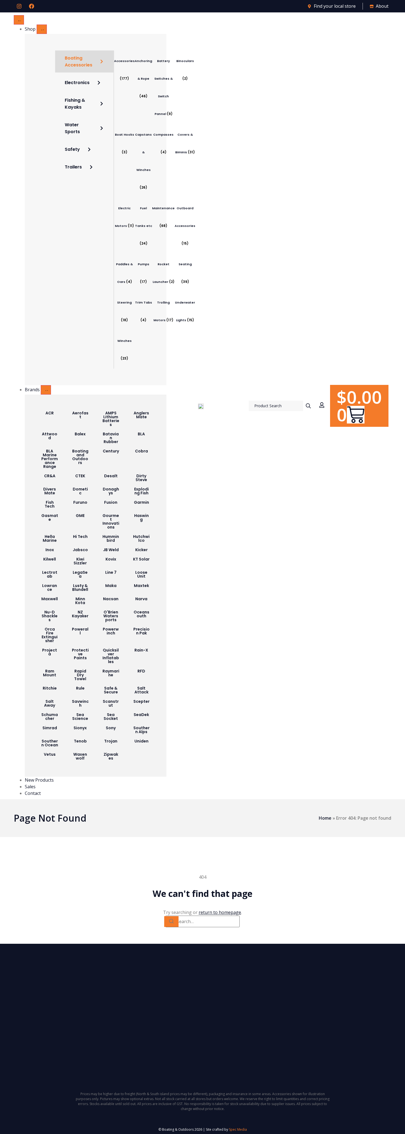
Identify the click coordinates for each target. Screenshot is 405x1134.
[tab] (84, 61)
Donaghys (111, 491)
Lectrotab (49, 574)
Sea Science (80, 716)
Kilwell (49, 559)
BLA (141, 434)
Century (111, 451)
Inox (49, 550)
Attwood (49, 436)
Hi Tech (80, 536)
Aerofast (80, 415)
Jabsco (80, 550)
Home (325, 818)
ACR (49, 413)
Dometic (80, 491)
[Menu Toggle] (19, 20)
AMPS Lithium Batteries (110, 418)
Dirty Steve (141, 477)
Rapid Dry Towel (80, 675)
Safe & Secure (111, 690)
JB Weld (111, 550)
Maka (111, 585)
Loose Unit (141, 574)
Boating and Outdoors (80, 456)
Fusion (110, 502)
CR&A (49, 476)
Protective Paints (80, 654)
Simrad (49, 728)
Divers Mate (49, 491)
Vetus (50, 754)
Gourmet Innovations (110, 521)
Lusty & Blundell (80, 587)
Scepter (141, 701)
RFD (141, 671)
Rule (80, 688)
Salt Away (49, 703)
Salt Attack (141, 690)
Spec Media (238, 1129)
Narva (141, 599)
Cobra (141, 451)
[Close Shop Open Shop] (42, 29)
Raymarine (110, 673)
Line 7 (111, 572)
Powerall (80, 631)
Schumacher (49, 716)
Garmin (141, 502)
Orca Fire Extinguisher (50, 635)
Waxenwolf (80, 756)
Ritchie (50, 688)
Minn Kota (80, 600)
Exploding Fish (141, 491)
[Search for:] (202, 921)
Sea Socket (111, 716)
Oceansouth (141, 614)
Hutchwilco (141, 538)
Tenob (80, 741)
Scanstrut (111, 703)
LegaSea (80, 574)
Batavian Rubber (111, 437)
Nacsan (110, 599)
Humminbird (110, 538)
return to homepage (220, 912)
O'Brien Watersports (110, 616)
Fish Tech (50, 504)
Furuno (80, 502)
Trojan (110, 741)
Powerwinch (111, 631)
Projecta (49, 652)
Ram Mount (49, 673)
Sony (111, 728)
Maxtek (141, 585)
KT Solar (141, 559)
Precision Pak (141, 631)
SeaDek (141, 714)
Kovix (111, 559)
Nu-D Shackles (50, 616)
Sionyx (80, 728)
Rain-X (141, 650)
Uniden (141, 741)
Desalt (111, 476)
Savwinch (80, 703)
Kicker (141, 550)
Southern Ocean (49, 743)
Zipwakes (111, 756)
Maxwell (49, 599)
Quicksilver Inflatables (110, 655)
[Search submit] (308, 405)
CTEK (80, 476)
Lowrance (49, 587)
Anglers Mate (141, 415)
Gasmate (49, 517)
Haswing (141, 517)
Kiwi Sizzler (80, 561)
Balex (80, 434)
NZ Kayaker (80, 614)
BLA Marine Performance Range (49, 458)
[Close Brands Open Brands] (46, 390)
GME (80, 515)
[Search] (171, 921)
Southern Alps (141, 729)
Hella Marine (50, 538)
